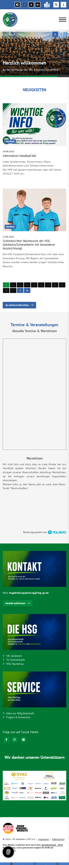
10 (6, 290)
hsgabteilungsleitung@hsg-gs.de (29, 592)
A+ (37, 4)
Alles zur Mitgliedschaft (20, 713)
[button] (55, 34)
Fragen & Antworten (18, 717)
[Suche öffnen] (56, 4)
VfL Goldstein (14, 656)
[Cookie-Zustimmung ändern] (8, 852)
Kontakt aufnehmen (15, 603)
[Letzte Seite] (27, 290)
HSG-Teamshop (15, 663)
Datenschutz (58, 839)
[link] (34, 143)
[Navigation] (61, 19)
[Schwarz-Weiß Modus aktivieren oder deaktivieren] (17, 4)
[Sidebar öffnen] (63, 4)
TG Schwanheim (15, 659)
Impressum (43, 839)
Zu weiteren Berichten (17, 305)
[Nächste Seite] (20, 290)
